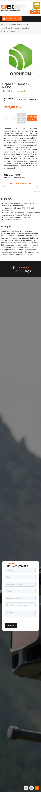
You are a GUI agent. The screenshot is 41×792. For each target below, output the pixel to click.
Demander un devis (32, 118)
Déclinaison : (8, 99)
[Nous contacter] (31, 788)
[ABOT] (10, 8)
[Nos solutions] (26, 788)
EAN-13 (7, 177)
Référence (8, 175)
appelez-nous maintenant (21, 184)
